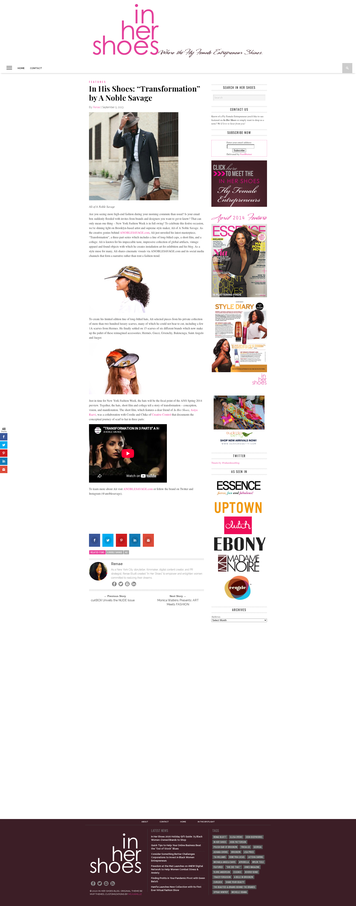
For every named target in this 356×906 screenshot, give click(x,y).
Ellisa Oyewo (236, 836)
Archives (215, 616)
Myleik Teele (258, 862)
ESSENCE (237, 872)
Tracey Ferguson (222, 877)
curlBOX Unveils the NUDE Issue (113, 600)
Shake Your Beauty (235, 882)
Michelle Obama (239, 892)
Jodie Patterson (238, 841)
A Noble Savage (114, 552)
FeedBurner (246, 154)
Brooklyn (235, 852)
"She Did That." (233, 867)
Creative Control (161, 414)
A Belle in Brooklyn (243, 877)
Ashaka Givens (221, 852)
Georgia (257, 847)
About (144, 822)
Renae (96, 107)
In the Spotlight (206, 822)
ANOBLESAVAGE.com (134, 232)
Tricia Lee (245, 847)
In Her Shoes (220, 841)
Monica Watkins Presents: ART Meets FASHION (178, 602)
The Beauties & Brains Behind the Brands (234, 887)
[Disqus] (146, 659)
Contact (36, 68)
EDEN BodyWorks (254, 836)
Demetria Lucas (237, 857)
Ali (126, 552)
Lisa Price (249, 852)
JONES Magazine (251, 867)
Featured (218, 867)
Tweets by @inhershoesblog (225, 462)
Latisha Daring (255, 857)
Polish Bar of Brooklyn (225, 847)
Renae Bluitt (220, 836)
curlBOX (218, 882)
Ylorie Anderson (222, 872)
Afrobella (244, 862)
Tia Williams (220, 857)
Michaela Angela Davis (224, 862)
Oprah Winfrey (221, 892)
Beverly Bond (251, 872)
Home (21, 68)
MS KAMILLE (135, 894)
